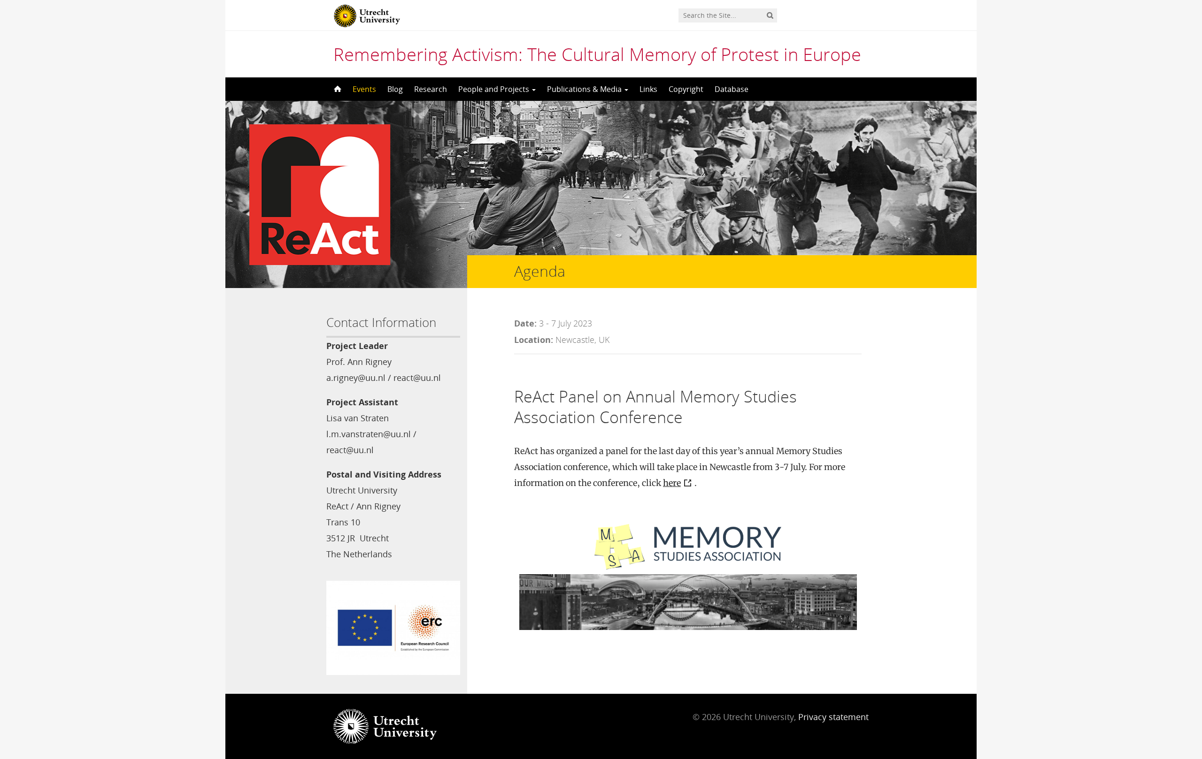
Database (731, 89)
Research (430, 89)
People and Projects (494, 89)
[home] (336, 89)
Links (648, 89)
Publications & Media (585, 89)
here (672, 483)
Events (364, 89)
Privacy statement (833, 716)
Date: (525, 323)
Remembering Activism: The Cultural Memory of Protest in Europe (597, 54)
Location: (533, 339)
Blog (395, 89)
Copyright (686, 89)
